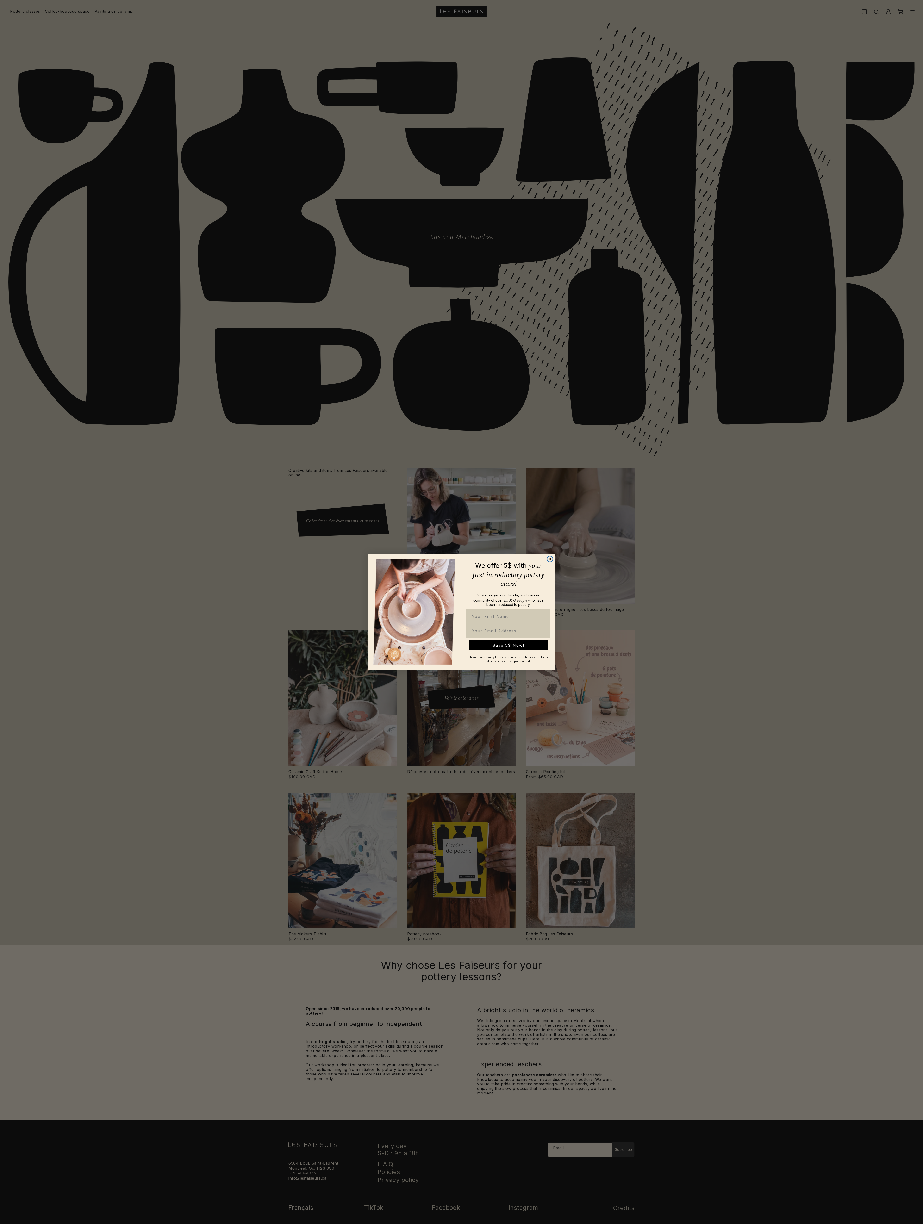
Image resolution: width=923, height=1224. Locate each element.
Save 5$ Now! (508, 645)
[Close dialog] (550, 559)
